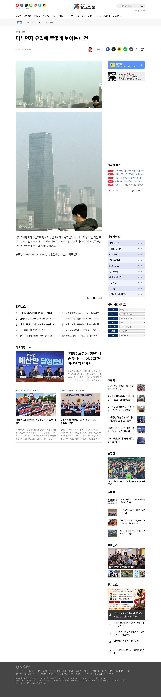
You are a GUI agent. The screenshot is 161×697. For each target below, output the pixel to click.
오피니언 (61, 16)
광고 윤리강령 (64, 674)
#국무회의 (36, 390)
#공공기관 (19, 390)
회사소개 (18, 671)
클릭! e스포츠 (114, 243)
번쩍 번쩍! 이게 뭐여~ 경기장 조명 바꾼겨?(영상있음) (132, 532)
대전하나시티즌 (115, 277)
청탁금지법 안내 (88, 674)
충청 (83, 16)
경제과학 (36, 16)
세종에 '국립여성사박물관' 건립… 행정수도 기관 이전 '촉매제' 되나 (84, 318)
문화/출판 (113, 288)
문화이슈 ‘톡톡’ (114, 260)
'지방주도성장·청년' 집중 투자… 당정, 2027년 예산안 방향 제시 (84, 358)
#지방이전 (27, 390)
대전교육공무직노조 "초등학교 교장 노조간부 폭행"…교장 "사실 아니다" (84, 330)
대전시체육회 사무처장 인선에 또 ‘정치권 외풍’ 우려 (132, 500)
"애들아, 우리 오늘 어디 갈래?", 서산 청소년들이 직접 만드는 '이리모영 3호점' (130, 177)
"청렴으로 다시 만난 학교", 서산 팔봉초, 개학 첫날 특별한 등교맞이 (130, 184)
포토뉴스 (113, 545)
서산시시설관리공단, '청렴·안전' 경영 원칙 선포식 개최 (130, 181)
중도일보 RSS (114, 671)
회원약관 (57, 671)
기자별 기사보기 (29, 671)
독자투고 (104, 671)
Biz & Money (114, 265)
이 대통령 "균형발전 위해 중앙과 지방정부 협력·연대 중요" (121, 419)
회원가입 (142, 10)
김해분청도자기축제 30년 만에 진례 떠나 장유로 (38, 318)
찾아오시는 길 (47, 671)
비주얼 (90, 16)
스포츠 (70, 16)
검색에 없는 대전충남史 (118, 294)
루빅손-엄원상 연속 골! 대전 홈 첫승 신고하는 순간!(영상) (126, 483)
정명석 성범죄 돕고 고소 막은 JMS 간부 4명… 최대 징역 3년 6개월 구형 (84, 313)
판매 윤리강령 (75, 674)
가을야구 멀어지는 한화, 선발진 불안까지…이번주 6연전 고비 (132, 521)
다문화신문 (117, 16)
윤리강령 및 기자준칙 (40, 674)
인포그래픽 (49, 22)
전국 (77, 16)
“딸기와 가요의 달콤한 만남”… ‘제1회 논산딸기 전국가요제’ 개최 (38, 313)
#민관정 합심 (80, 390)
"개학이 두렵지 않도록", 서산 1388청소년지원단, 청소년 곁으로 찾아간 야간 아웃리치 (130, 174)
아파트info (113, 254)
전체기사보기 (136, 191)
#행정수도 (71, 390)
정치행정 (27, 16)
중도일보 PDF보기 (126, 671)
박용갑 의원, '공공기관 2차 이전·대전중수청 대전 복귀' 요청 (84, 324)
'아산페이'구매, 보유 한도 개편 (32, 330)
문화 (54, 16)
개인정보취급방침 (67, 671)
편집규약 (28, 674)
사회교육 (46, 16)
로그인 (135, 10)
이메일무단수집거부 (82, 671)
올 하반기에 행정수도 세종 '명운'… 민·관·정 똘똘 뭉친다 (79, 422)
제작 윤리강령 (53, 674)
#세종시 (63, 390)
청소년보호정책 (100, 674)
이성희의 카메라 (115, 248)
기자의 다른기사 (94, 298)
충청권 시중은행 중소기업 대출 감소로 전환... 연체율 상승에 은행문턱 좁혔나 (121, 398)
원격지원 (110, 674)
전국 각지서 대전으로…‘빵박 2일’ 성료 (36, 335)
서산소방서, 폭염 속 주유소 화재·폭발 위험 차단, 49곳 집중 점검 (130, 170)
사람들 (98, 16)
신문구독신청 (95, 671)
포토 (39, 22)
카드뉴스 (30, 22)
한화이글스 (113, 282)
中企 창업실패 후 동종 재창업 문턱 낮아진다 (121, 440)
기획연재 (106, 16)
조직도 (38, 671)
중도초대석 (113, 271)
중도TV (18, 16)
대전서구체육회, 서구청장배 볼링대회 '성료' (132, 511)
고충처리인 (19, 674)
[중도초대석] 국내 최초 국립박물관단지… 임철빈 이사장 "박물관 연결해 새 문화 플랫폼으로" (84, 335)
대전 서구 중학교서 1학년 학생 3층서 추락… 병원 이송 (38, 324)
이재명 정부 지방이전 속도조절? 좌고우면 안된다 (36, 422)
